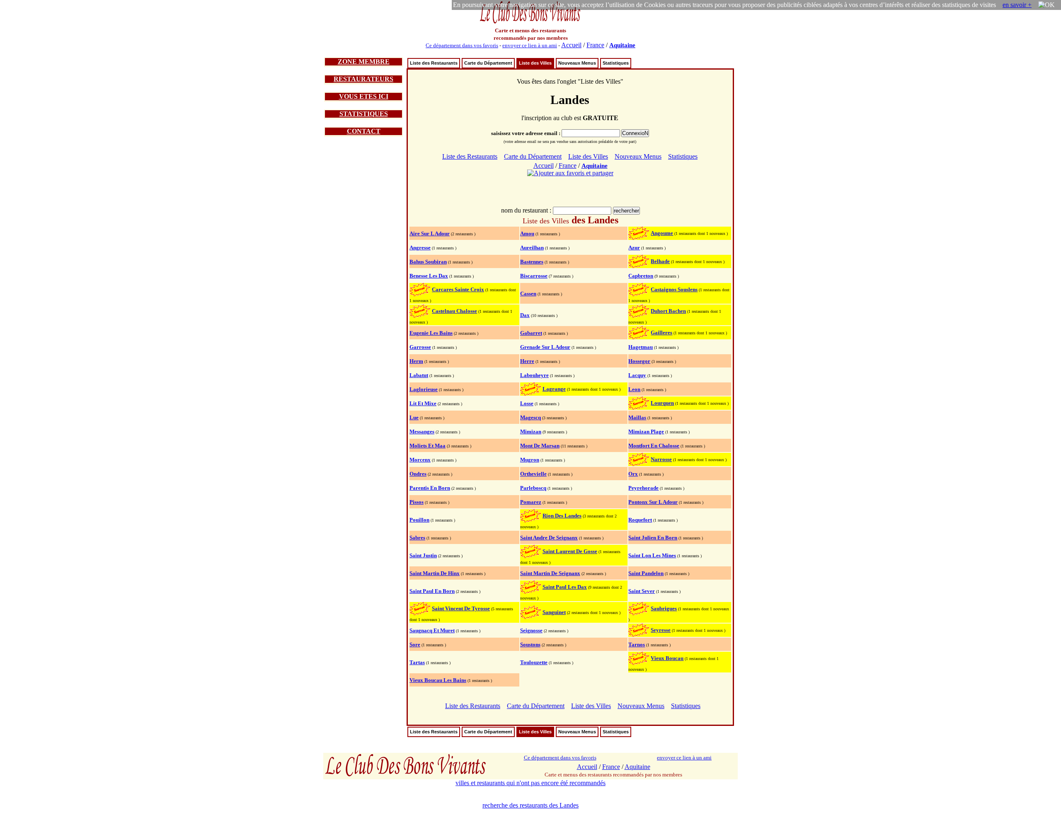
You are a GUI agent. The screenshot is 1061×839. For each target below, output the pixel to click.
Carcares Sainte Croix (458, 289)
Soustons (530, 644)
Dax (525, 315)
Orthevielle (533, 474)
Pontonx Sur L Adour (653, 502)
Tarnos (636, 644)
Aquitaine (622, 45)
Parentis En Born (429, 488)
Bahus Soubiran (428, 262)
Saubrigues (664, 608)
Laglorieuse (423, 389)
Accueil (571, 44)
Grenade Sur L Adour (545, 347)
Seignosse (531, 630)
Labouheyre (534, 375)
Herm (416, 361)
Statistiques (616, 62)
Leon (634, 389)
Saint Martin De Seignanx (550, 573)
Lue (414, 417)
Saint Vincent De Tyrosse (461, 608)
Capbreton (640, 276)
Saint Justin (423, 555)
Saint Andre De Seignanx (549, 537)
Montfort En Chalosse (653, 445)
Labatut (418, 375)
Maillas (637, 417)
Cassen (528, 293)
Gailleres (661, 332)
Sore (414, 644)
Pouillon (419, 520)
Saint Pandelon (646, 573)
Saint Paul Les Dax (565, 587)
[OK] (1046, 5)
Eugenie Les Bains (431, 333)
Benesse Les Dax (428, 276)
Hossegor (639, 361)
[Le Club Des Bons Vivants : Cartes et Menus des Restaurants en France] (530, 22)
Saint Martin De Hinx (434, 573)
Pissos (416, 502)
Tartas (417, 662)
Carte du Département (488, 62)
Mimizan (530, 431)
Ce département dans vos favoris (462, 45)
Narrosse (661, 459)
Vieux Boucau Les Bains (437, 680)
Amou (527, 233)
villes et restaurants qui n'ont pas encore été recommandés (530, 782)
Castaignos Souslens (674, 289)
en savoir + (1017, 4)
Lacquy (637, 375)
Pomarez (530, 502)
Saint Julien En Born (652, 537)
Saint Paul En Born (432, 591)
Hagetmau (640, 347)
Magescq (530, 417)
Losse (526, 403)
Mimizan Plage (646, 431)
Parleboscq (533, 488)
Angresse (420, 247)
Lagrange (554, 389)
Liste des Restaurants (434, 62)
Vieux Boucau (667, 658)
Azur (634, 247)
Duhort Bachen (668, 311)
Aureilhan (532, 247)
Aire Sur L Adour (429, 233)
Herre (527, 361)
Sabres (417, 537)
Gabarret (531, 333)
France (595, 44)
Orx (633, 474)
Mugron (529, 460)
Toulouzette (533, 662)
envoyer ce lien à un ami (529, 45)
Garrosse (420, 347)
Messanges (421, 431)
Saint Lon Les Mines (652, 555)
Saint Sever (641, 591)
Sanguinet (554, 612)
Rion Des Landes (562, 516)
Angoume (662, 233)
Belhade (660, 261)
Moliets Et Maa (427, 445)
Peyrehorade (643, 488)
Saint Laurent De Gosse (570, 551)
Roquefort (640, 520)
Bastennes (531, 262)
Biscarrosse (533, 276)
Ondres (417, 474)
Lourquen (662, 403)
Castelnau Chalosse (454, 311)
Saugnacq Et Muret (432, 630)
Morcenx (420, 460)
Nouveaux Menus (577, 62)
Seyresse (661, 630)
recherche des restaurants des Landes (530, 805)
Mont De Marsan (540, 445)
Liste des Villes (535, 62)
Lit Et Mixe (422, 403)
